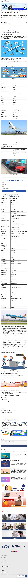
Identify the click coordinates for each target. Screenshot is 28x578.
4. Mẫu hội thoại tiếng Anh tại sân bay (8, 30)
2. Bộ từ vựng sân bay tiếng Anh (7, 24)
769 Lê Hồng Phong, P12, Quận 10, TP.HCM (8, 574)
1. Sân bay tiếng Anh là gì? (6, 23)
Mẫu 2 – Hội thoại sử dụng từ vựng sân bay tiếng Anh (11, 32)
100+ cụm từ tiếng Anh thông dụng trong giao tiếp (10, 460)
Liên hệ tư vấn (3, 560)
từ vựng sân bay (13, 422)
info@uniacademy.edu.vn (5, 572)
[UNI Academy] (4, 1)
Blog (1, 428)
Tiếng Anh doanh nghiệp (5, 566)
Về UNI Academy (4, 557)
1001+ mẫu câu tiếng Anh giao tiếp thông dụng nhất (10, 468)
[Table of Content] (26, 22)
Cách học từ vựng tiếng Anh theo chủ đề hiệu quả (11, 420)
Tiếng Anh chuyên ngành (5, 428)
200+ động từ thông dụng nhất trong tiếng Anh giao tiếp (11, 475)
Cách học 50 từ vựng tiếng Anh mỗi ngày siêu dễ (11, 195)
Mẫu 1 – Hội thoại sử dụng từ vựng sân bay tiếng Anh (11, 31)
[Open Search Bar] (25, 1)
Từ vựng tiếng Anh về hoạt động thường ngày (10, 194)
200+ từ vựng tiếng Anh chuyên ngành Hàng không (11, 196)
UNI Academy (23, 422)
